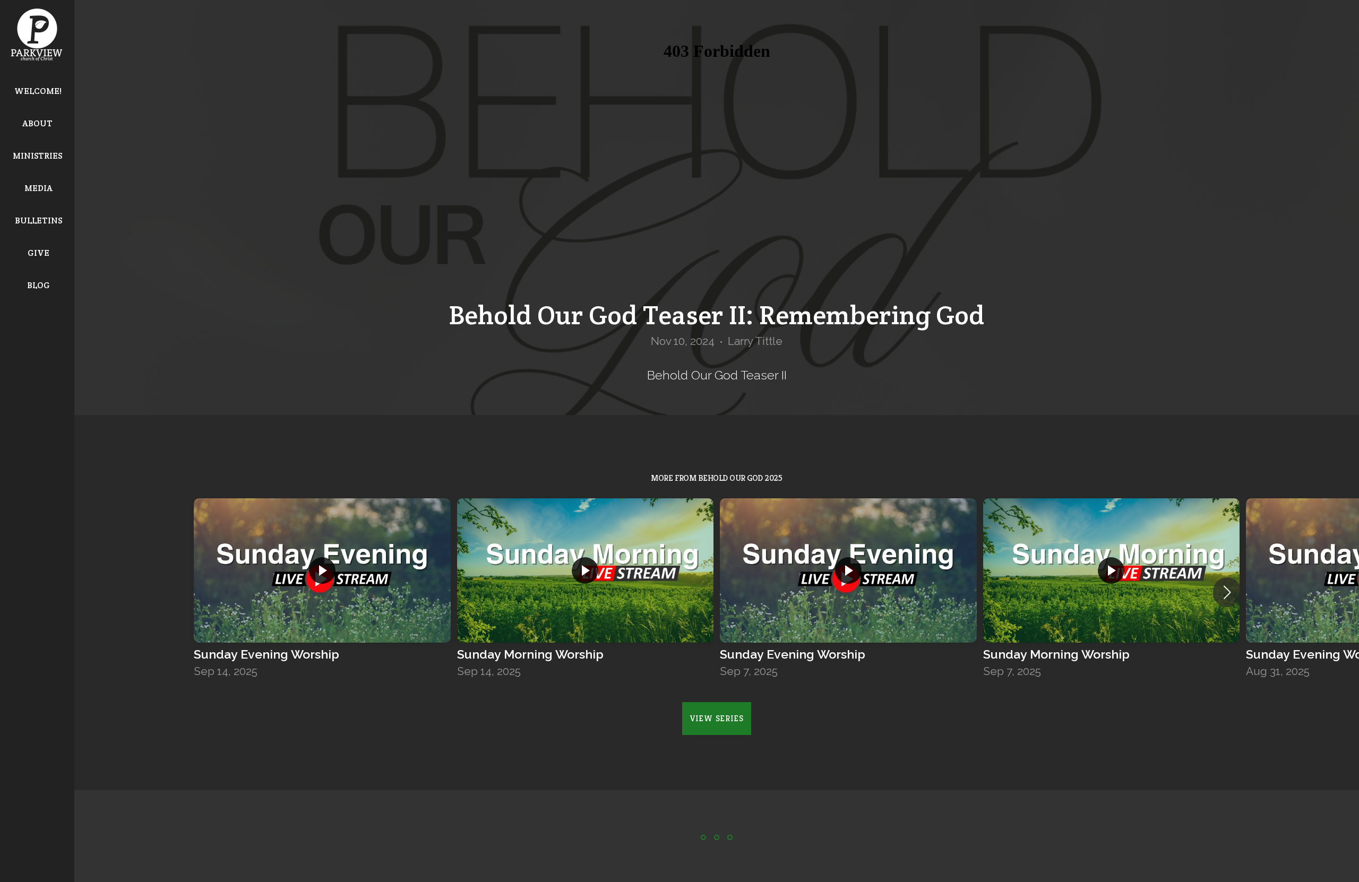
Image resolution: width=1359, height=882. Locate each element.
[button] (1227, 592)
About (38, 123)
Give (38, 252)
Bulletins (38, 220)
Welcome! (38, 91)
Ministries (38, 155)
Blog (38, 285)
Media (38, 188)
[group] (322, 592)
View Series (717, 718)
